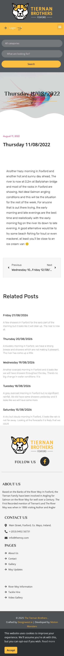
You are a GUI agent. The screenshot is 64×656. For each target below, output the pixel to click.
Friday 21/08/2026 (15, 315)
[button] (59, 26)
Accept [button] (11, 650)
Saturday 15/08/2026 (17, 409)
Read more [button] (48, 641)
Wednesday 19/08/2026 (18, 362)
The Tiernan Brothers (36, 617)
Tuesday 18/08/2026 (17, 386)
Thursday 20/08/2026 (17, 339)
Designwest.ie (25, 622)
